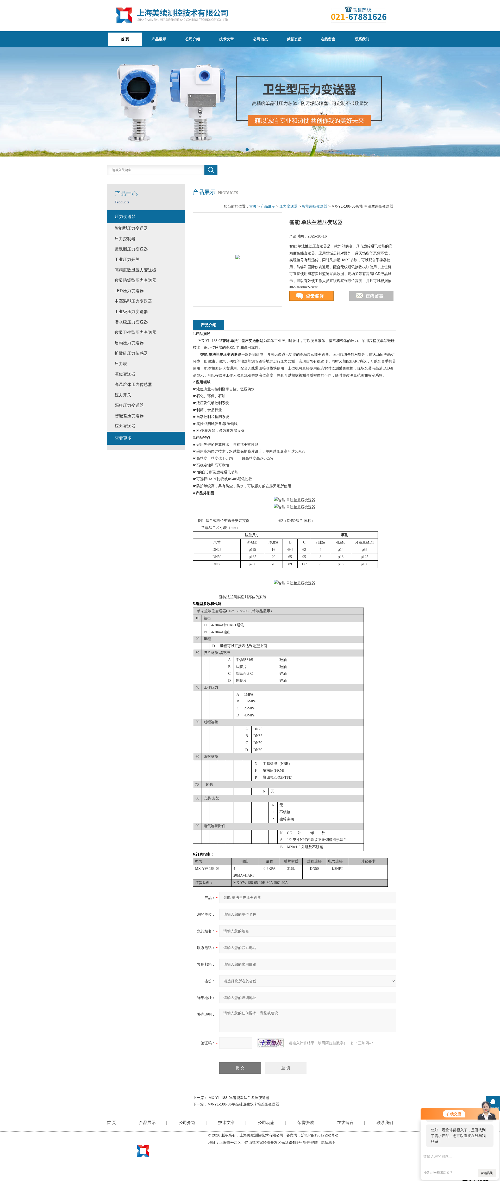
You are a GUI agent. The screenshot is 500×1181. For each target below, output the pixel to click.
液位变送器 (125, 374)
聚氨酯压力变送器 (131, 249)
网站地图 (328, 1142)
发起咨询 (487, 1173)
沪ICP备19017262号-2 (319, 1135)
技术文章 (226, 39)
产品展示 (159, 39)
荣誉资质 (294, 39)
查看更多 (123, 438)
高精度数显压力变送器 (135, 270)
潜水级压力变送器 (131, 322)
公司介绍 (192, 39)
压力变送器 (288, 206)
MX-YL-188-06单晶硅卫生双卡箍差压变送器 (243, 1104)
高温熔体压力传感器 (133, 384)
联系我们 (362, 39)
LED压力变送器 (129, 291)
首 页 (111, 1122)
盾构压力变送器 (129, 343)
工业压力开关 (127, 259)
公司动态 (260, 39)
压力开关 (123, 395)
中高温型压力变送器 (133, 301)
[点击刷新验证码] (271, 1043)
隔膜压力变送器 (129, 405)
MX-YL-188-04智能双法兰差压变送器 (239, 1098)
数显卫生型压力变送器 (135, 332)
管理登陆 (310, 1142)
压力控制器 (125, 238)
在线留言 (328, 39)
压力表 (121, 363)
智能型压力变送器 (131, 228)
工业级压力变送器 (131, 311)
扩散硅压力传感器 (131, 353)
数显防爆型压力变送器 (135, 280)
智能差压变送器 (314, 206)
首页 (253, 206)
